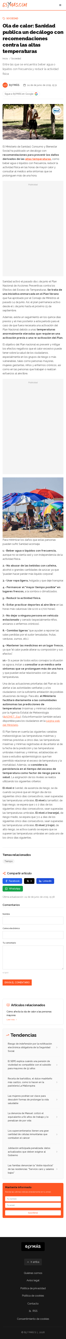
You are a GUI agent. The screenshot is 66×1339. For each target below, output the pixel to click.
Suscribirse (33, 1213)
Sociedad (12, 18)
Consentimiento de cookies (33, 1318)
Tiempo (8, 861)
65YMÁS (14, 85)
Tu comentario (9, 943)
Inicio (5, 58)
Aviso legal (33, 1280)
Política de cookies (33, 1295)
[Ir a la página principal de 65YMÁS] (15, 5)
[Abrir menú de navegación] (60, 5)
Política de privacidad (33, 1288)
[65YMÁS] (5, 85)
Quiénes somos (33, 1273)
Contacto (33, 1303)
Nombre (6, 914)
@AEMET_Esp (11, 716)
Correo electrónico (11, 928)
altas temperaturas (38, 159)
